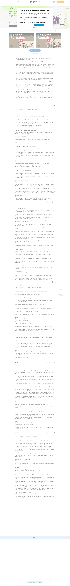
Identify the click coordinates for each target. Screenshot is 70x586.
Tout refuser (35, 27)
